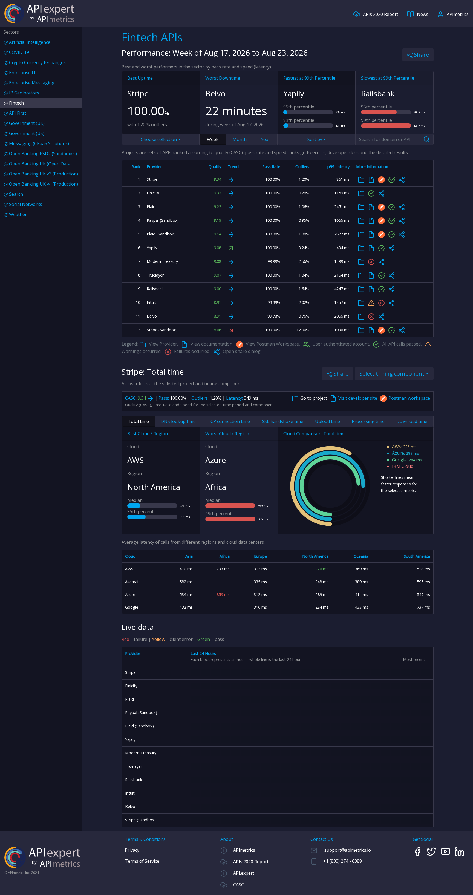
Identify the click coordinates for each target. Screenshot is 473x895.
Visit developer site (358, 398)
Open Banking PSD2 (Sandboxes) (42, 154)
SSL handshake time (282, 421)
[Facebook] (420, 851)
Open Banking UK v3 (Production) (43, 174)
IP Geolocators (23, 93)
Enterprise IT (22, 73)
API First (17, 113)
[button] (401, 179)
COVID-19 (18, 52)
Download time (411, 421)
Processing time (368, 421)
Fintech (16, 103)
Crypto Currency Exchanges (37, 62)
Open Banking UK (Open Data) (40, 164)
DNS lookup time (178, 421)
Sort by (314, 139)
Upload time (327, 421)
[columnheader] (132, 166)
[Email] (340, 850)
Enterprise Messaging (31, 83)
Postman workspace (409, 398)
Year (265, 139)
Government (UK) (26, 123)
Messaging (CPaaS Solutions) (38, 143)
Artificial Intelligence (29, 42)
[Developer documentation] (371, 179)
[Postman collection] (381, 179)
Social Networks (25, 204)
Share (421, 54)
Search (15, 194)
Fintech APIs (152, 37)
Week (212, 139)
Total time (138, 421)
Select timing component (391, 373)
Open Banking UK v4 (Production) (43, 184)
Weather (17, 214)
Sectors (11, 32)
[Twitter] (434, 851)
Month (240, 139)
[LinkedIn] (462, 851)
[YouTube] (448, 851)
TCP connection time (228, 421)
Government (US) (26, 133)
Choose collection (159, 139)
